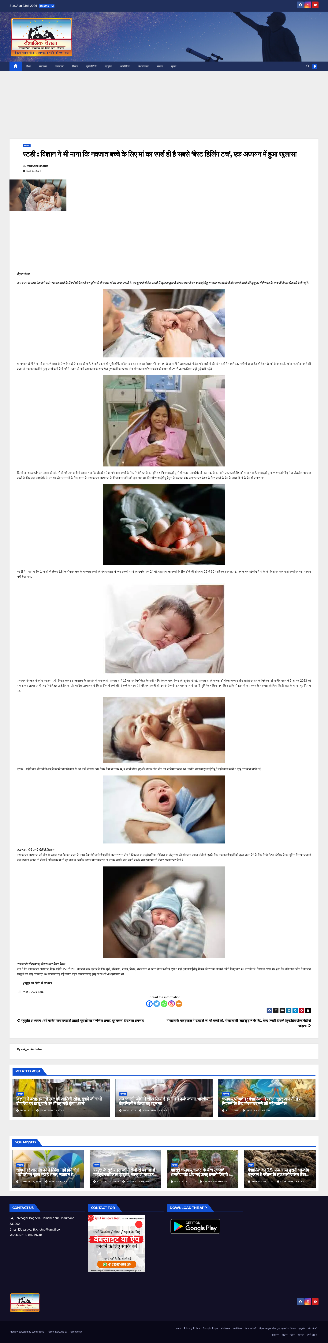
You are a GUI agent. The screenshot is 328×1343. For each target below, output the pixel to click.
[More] (179, 1003)
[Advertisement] (164, 110)
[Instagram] (171, 1003)
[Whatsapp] (164, 1003)
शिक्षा (28, 66)
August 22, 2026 (108, 1181)
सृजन (174, 66)
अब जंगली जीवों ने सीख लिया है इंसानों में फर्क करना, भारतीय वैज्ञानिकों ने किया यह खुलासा (163, 1101)
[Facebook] (149, 1003)
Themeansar (75, 1331)
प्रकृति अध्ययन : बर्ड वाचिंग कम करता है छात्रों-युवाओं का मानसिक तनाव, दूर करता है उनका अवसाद (82, 1021)
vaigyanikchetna (38, 166)
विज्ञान (75, 66)
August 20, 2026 (263, 1181)
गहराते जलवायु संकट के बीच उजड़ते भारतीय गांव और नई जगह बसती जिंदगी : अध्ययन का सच (200, 1174)
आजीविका (125, 66)
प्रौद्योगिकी (91, 66)
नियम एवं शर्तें (250, 1328)
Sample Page (210, 1328)
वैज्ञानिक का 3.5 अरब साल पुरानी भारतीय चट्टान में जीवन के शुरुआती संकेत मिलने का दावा (278, 1174)
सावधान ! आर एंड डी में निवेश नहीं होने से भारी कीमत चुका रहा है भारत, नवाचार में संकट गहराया (46, 1174)
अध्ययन (26, 146)
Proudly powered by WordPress (27, 1331)
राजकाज (20, 1165)
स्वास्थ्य (43, 66)
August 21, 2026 (185, 1181)
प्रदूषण (97, 1165)
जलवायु (174, 1165)
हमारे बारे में (312, 1335)
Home (177, 1328)
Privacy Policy (192, 1328)
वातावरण (59, 66)
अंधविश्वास (143, 66)
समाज (160, 66)
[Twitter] (156, 1003)
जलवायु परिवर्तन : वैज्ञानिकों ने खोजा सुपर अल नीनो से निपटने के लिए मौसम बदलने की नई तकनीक (261, 1101)
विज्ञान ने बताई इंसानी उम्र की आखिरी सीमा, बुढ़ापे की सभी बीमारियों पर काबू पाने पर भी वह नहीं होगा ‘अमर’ (59, 1101)
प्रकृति (108, 66)
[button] (307, 66)
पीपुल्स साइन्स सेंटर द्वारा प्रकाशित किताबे (277, 1328)
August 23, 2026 (31, 1181)
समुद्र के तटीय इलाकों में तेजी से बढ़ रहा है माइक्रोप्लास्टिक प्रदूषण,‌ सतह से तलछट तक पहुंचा (124, 1174)
